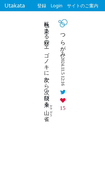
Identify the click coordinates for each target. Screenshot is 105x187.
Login (56, 6)
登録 (41, 6)
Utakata (14, 5)
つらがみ (63, 42)
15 (63, 108)
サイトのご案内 (82, 6)
